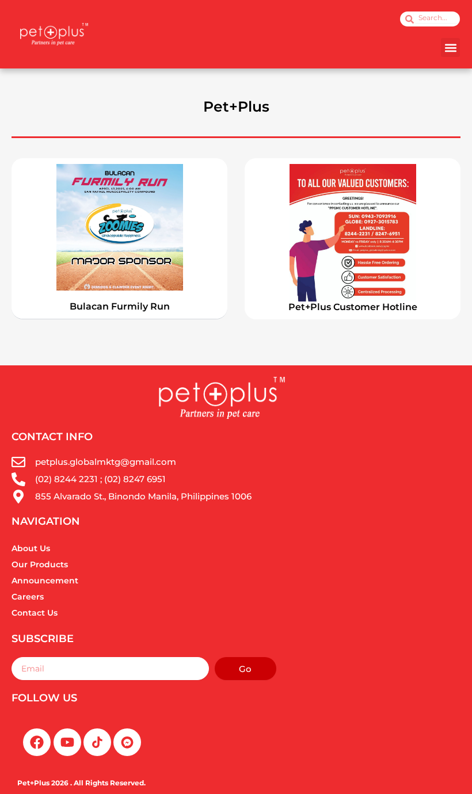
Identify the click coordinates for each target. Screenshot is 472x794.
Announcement (45, 580)
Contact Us (35, 613)
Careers (28, 596)
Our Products (40, 564)
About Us (31, 548)
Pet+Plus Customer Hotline (352, 306)
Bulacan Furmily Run (120, 306)
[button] (450, 47)
